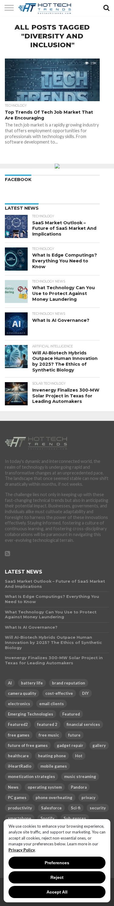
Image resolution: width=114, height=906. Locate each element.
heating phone (52, 755)
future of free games (28, 745)
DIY (85, 693)
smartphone (19, 818)
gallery (99, 745)
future (74, 735)
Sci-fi (76, 807)
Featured (71, 714)
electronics (19, 703)
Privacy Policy (22, 849)
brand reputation (68, 682)
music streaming (80, 776)
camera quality (22, 693)
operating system (45, 787)
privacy (88, 797)
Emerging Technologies (30, 714)
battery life (32, 682)
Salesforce (51, 807)
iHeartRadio (19, 766)
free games (18, 735)
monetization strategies (31, 776)
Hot (78, 755)
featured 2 (47, 724)
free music (49, 735)
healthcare (18, 755)
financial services (83, 724)
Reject (57, 877)
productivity (20, 807)
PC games (17, 797)
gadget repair (70, 745)
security (98, 807)
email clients (51, 703)
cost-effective (59, 693)
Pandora (79, 787)
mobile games (53, 766)
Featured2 (18, 724)
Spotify (47, 818)
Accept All (57, 892)
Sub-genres (75, 818)
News (13, 787)
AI (10, 682)
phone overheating (54, 797)
